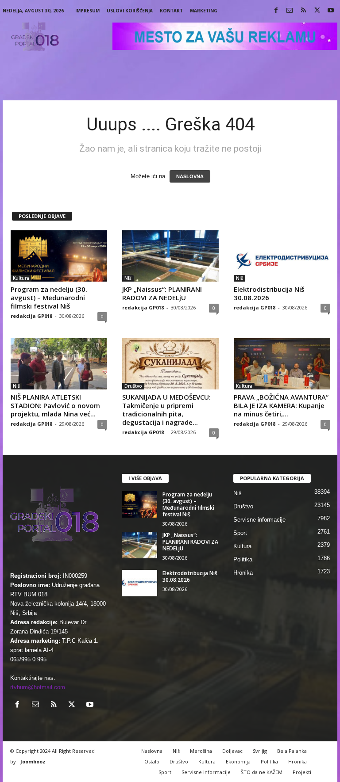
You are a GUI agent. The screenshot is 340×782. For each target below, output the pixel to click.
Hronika (243, 572)
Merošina (201, 751)
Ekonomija (238, 761)
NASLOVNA (190, 176)
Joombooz (33, 761)
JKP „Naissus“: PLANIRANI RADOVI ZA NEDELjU (162, 293)
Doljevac (232, 751)
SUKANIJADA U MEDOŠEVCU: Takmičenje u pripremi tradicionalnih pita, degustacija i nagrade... (166, 410)
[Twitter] (317, 10)
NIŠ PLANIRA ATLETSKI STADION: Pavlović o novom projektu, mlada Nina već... (55, 405)
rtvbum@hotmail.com (37, 687)
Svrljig (260, 751)
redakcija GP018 (31, 316)
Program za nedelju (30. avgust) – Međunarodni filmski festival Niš (49, 297)
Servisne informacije (259, 519)
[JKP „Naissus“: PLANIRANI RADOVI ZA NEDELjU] (170, 256)
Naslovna (151, 751)
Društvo (133, 386)
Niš (127, 278)
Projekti (302, 772)
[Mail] (289, 10)
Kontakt (171, 11)
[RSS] (303, 10)
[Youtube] (330, 10)
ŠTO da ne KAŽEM (261, 772)
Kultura (21, 278)
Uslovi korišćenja (130, 11)
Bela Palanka (292, 751)
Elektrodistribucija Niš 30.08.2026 (269, 293)
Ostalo (151, 761)
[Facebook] (275, 10)
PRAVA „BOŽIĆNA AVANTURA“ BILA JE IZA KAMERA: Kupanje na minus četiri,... (281, 405)
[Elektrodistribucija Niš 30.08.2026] (282, 256)
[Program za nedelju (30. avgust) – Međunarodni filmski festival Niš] (59, 256)
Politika (242, 559)
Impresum (87, 11)
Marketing (203, 11)
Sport (240, 533)
